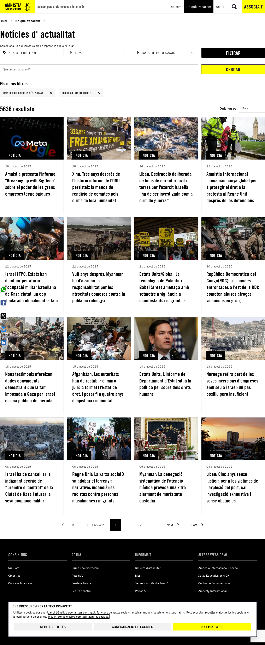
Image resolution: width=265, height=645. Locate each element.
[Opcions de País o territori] (57, 52)
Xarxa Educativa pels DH (213, 575)
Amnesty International (212, 591)
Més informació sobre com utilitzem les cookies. (78, 616)
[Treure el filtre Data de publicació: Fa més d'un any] (51, 93)
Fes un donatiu (81, 591)
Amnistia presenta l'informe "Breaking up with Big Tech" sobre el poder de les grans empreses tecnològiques (30, 184)
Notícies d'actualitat (148, 568)
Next (169, 525)
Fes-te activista (81, 583)
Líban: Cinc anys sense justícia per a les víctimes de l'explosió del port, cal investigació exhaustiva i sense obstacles (232, 487)
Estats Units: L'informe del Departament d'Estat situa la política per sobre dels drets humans (165, 384)
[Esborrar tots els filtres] (99, 93)
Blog (138, 575)
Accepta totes (212, 627)
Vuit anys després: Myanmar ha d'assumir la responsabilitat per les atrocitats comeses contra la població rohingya (98, 287)
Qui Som (13, 568)
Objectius (14, 575)
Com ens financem (20, 583)
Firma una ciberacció (85, 568)
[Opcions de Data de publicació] (192, 52)
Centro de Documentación (214, 583)
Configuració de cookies (132, 627)
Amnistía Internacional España (218, 568)
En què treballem (27, 20)
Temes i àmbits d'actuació (151, 583)
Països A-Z (141, 591)
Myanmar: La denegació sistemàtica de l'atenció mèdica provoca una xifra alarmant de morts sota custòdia (162, 487)
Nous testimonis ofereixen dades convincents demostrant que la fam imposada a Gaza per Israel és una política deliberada (30, 387)
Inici (4, 20)
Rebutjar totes (53, 627)
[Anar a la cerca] (234, 6)
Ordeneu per (228, 108)
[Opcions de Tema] (125, 52)
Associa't (253, 7)
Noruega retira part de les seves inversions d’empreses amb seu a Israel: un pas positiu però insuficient (232, 384)
